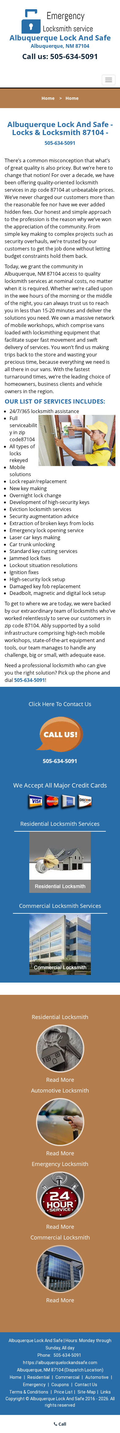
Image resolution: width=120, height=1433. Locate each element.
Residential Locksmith (60, 1017)
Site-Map (87, 1392)
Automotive (97, 1377)
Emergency (34, 1384)
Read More (60, 1079)
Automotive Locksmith (60, 1090)
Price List (63, 1392)
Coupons (60, 1384)
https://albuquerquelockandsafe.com (60, 1362)
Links (106, 1392)
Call (61, 1424)
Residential (38, 1377)
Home (48, 98)
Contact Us (86, 1384)
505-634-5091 (74, 56)
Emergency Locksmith (60, 1164)
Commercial (67, 1377)
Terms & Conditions (28, 1392)
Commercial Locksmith (60, 1237)
